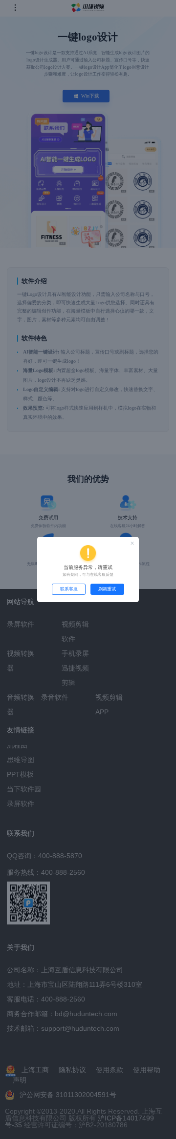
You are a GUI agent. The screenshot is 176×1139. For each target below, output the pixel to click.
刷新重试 (107, 589)
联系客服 (69, 589)
